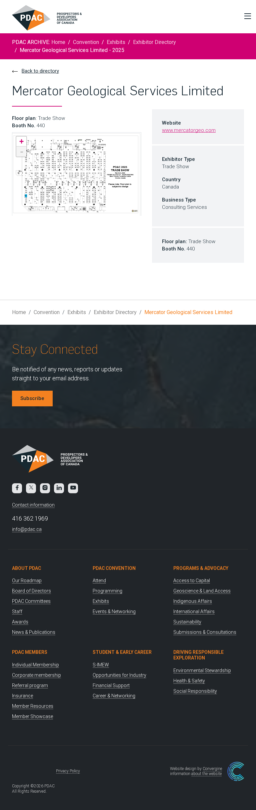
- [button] (21, 151)
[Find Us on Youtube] (73, 488)
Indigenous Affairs (192, 601)
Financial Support (111, 685)
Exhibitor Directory (154, 42)
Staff (17, 611)
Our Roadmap (27, 580)
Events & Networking (114, 611)
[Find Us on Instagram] (45, 488)
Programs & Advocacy (200, 568)
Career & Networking (114, 695)
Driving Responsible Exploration (198, 654)
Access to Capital (191, 580)
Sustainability (187, 621)
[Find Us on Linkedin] (59, 488)
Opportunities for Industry (119, 675)
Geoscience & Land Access (202, 591)
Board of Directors (31, 591)
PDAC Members (29, 652)
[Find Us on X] (31, 488)
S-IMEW (101, 664)
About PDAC (26, 568)
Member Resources (32, 706)
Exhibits (116, 42)
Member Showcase (32, 716)
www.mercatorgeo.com (189, 130)
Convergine (212, 768)
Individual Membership (35, 664)
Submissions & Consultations (204, 632)
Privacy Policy (68, 771)
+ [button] (21, 141)
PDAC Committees (31, 601)
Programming (107, 591)
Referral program (30, 685)
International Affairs (194, 611)
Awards (20, 621)
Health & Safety (189, 680)
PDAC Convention (114, 568)
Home (58, 42)
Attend (99, 580)
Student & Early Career (122, 652)
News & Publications (33, 632)
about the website (206, 773)
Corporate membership (36, 675)
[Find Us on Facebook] (17, 488)
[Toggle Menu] (246, 16)
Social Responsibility (195, 691)
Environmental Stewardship (202, 670)
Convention (86, 42)
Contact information (33, 505)
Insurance (22, 695)
